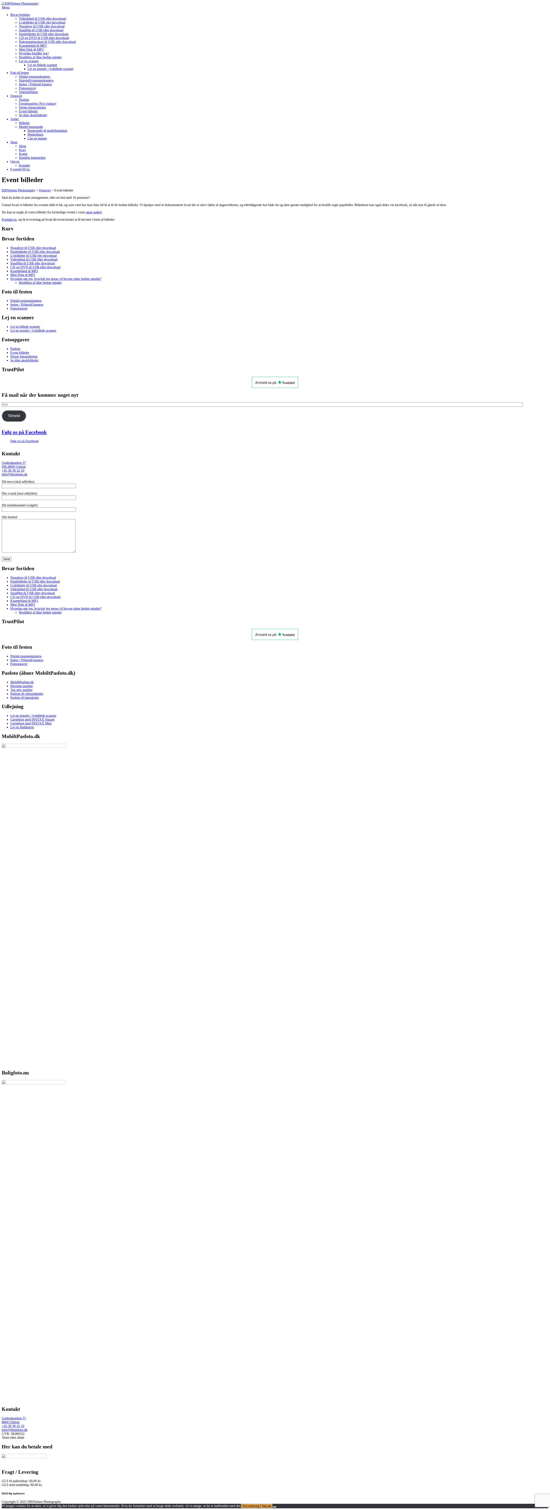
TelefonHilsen (28, 92)
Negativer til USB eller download (41, 26)
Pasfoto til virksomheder (26, 694)
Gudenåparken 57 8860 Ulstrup (14, 1420)
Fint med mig (251, 1506)
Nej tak (266, 1506)
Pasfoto (24, 100)
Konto (23, 154)
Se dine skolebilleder (33, 115)
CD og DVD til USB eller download (44, 38)
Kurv (22, 150)
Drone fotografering (32, 107)
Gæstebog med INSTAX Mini (31, 723)
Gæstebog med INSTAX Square (32, 719)
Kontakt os (9, 219)
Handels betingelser (32, 158)
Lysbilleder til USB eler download (42, 22)
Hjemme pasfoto (21, 686)
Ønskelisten (35, 134)
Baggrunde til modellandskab (47, 130)
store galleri (94, 212)
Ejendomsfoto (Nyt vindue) (37, 103)
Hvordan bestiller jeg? (34, 53)
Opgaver (16, 96)
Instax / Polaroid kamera (35, 84)
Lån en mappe (37, 138)
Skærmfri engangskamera (36, 80)
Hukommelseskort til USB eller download (47, 42)
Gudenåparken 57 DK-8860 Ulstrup (14, 464)
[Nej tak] (274, 1507)
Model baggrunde (31, 127)
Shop (13, 142)
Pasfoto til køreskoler (24, 697)
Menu (6, 7)
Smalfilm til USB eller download (41, 30)
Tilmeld (14, 416)
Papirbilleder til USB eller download (43, 34)
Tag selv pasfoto (21, 690)
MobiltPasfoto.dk (22, 682)
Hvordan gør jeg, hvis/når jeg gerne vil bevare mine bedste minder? (55, 279)
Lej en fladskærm (22, 727)
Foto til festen (19, 72)
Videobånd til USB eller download (42, 18)
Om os (14, 161)
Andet (14, 119)
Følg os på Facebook (24, 432)
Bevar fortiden (20, 15)
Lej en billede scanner (42, 65)
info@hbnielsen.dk (15, 474)
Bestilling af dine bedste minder (40, 57)
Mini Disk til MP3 (31, 49)
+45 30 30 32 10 (13, 470)
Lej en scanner (29, 61)
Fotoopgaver (27, 88)
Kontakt (24, 165)
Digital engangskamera (34, 76)
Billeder (24, 123)
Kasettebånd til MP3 (33, 45)
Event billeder (28, 111)
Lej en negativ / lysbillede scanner (50, 69)
